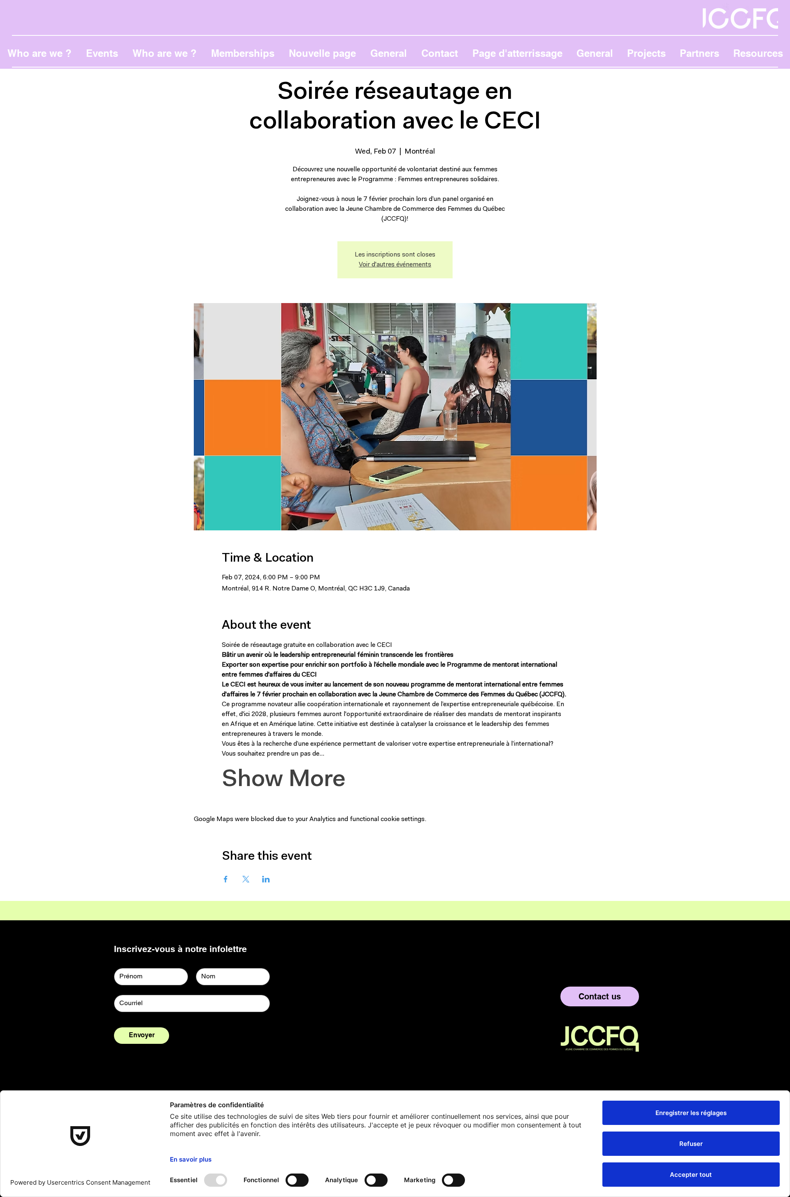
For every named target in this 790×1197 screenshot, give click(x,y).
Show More (284, 780)
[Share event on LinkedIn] (266, 879)
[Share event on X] (246, 879)
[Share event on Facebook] (226, 879)
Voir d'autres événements (395, 264)
